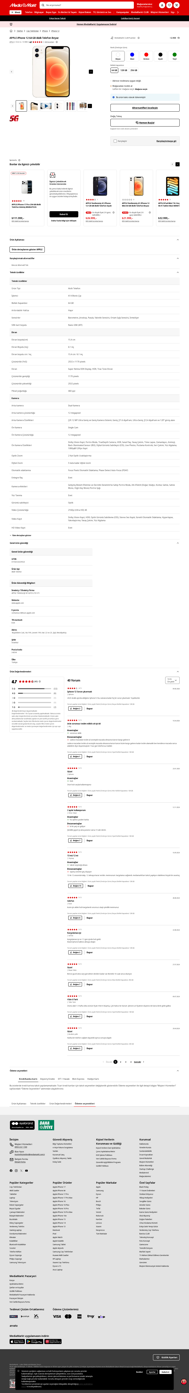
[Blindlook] (22, 1125)
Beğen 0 (76, 795)
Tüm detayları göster (21, 535)
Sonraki (137, 1062)
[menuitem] (28, 12)
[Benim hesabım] (162, 5)
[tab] (28, 1079)
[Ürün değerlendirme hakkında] (40, 681)
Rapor (90, 708)
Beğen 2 (76, 708)
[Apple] (17, 1341)
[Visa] (57, 1316)
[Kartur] (25, 1316)
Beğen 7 (76, 840)
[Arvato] (14, 1326)
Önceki (109, 1062)
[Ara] (43, 5)
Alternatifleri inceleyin (145, 107)
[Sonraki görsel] (91, 72)
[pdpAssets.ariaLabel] (14, 118)
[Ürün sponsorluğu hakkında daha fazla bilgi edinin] (19, 160)
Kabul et (165, 1372)
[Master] (68, 1316)
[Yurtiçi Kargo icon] (36, 1316)
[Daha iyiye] (46, 1125)
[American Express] (79, 1316)
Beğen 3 (76, 952)
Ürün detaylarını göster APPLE (27, 249)
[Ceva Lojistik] (14, 1316)
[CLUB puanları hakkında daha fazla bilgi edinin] (139, 38)
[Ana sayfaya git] (23, 5)
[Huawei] (53, 1341)
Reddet (139, 1372)
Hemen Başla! (146, 122)
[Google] (34, 1341)
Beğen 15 (77, 886)
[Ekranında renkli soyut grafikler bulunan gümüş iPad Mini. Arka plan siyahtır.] (172, 186)
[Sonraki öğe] (177, 164)
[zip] (102, 1317)
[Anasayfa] (11, 30)
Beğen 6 (76, 918)
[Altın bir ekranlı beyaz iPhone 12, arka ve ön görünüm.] (136, 186)
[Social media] (12, 1170)
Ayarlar (152, 1372)
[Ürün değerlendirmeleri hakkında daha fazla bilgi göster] (57, 42)
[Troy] (91, 1316)
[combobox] (89, 5)
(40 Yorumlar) (49, 42)
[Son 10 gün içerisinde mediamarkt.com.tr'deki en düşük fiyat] (113, 212)
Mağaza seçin (141, 89)
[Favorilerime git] (169, 5)
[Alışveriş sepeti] (176, 5)
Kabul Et (64, 214)
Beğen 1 (76, 756)
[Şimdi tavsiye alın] (184, 1382)
